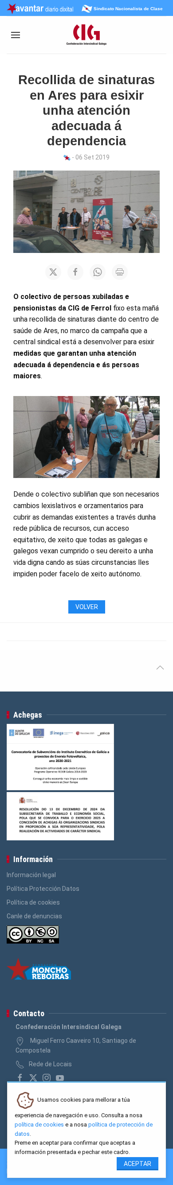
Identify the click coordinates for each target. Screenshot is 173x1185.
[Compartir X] (53, 272)
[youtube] (59, 1077)
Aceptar (137, 1163)
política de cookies (39, 1124)
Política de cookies (33, 902)
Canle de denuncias (34, 916)
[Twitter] (33, 1077)
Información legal (31, 874)
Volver (86, 606)
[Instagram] (46, 1077)
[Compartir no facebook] (75, 272)
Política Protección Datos (43, 888)
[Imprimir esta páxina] (120, 272)
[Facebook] (20, 1077)
